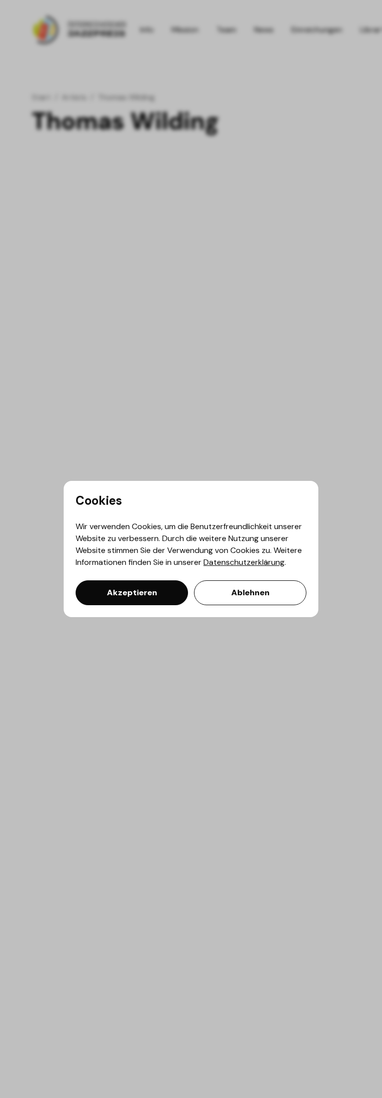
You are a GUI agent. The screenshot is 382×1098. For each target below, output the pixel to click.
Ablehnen (250, 592)
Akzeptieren (132, 592)
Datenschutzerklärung (244, 562)
